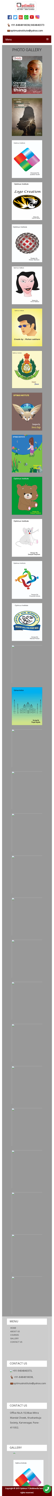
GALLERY (14, 1338)
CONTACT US (16, 1342)
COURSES (14, 1335)
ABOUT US (15, 1331)
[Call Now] (47, 1489)
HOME (13, 1328)
